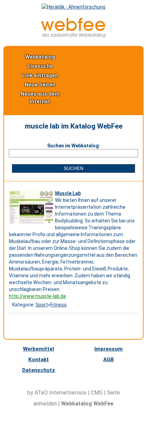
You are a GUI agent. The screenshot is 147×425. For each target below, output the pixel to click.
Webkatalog (40, 57)
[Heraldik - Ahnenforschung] (73, 7)
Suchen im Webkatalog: (73, 145)
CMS (97, 392)
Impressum (108, 349)
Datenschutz (38, 370)
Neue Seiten (40, 85)
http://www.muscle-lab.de (37, 296)
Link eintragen (40, 75)
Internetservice (67, 392)
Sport (42, 304)
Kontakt (38, 359)
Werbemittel (38, 349)
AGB (108, 359)
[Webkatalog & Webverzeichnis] (73, 35)
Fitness (58, 304)
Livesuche (40, 66)
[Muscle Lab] (32, 223)
